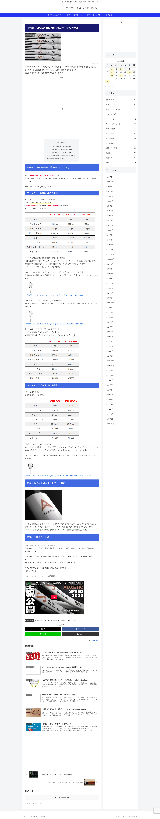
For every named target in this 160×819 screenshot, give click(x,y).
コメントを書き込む (61, 797)
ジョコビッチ (72, 620)
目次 (59, 142)
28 (107, 81)
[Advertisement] (62, 93)
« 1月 (107, 86)
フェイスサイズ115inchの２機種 (61, 152)
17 (121, 75)
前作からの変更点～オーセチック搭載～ (61, 155)
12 (130, 72)
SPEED (55, 620)
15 (112, 75)
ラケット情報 (30, 620)
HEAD (48, 620)
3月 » (113, 86)
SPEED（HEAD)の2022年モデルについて (62, 146)
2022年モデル (40, 620)
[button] (80, 634)
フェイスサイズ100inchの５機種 (61, 149)
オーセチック (63, 620)
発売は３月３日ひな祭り (56, 158)
